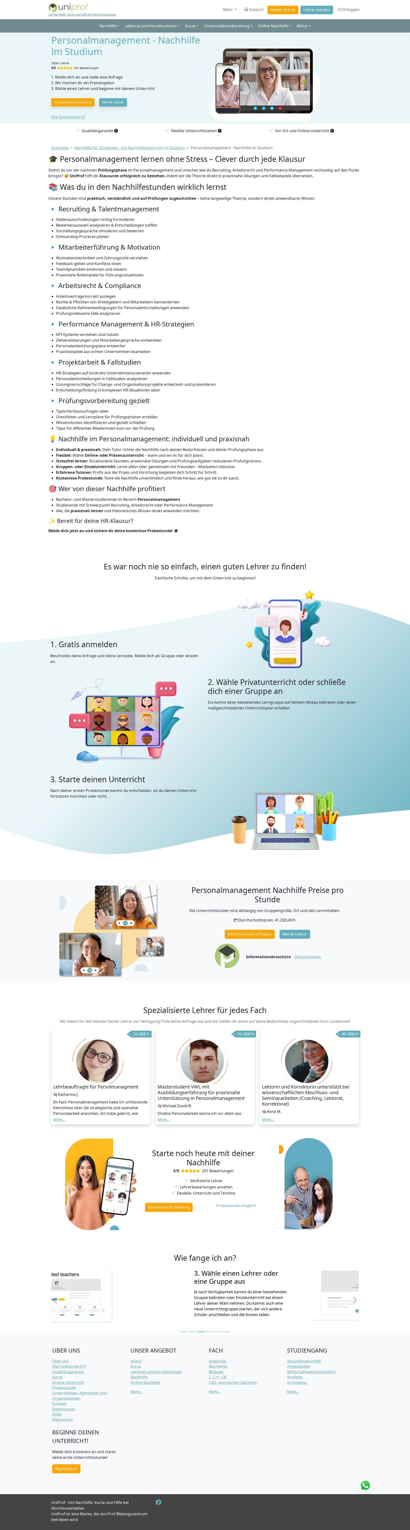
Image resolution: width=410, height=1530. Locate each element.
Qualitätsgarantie (68, 1371)
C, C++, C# (217, 1377)
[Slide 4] (209, 1332)
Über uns (60, 1361)
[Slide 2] (192, 1332)
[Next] (355, 1300)
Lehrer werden (316, 9)
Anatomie (217, 1361)
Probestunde (64, 1387)
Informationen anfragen (250, 934)
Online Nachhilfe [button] (273, 25)
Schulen (59, 1403)
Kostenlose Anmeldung (72, 102)
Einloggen (350, 9)
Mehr (228, 9)
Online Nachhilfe (145, 1382)
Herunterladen (307, 956)
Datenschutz (63, 1409)
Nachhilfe (139, 1377)
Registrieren (66, 1468)
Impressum (62, 1419)
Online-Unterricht (68, 1382)
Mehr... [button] (59, 1119)
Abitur (136, 1361)
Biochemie (218, 1366)
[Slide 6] (226, 1332)
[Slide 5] (217, 1332)
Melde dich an (283, 9)
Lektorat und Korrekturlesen (156, 1371)
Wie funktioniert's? (68, 117)
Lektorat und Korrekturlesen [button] (151, 25)
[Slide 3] (200, 1332)
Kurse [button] (190, 25)
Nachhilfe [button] (107, 25)
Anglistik (295, 1377)
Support (256, 9)
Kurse (57, 1377)
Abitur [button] (302, 25)
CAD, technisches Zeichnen (233, 1382)
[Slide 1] (183, 1332)
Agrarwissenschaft (304, 1361)
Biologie (216, 1371)
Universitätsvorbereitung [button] (227, 25)
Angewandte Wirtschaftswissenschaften (311, 1369)
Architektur (297, 1382)
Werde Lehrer (113, 102)
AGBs (57, 1414)
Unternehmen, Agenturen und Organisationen (79, 1395)
